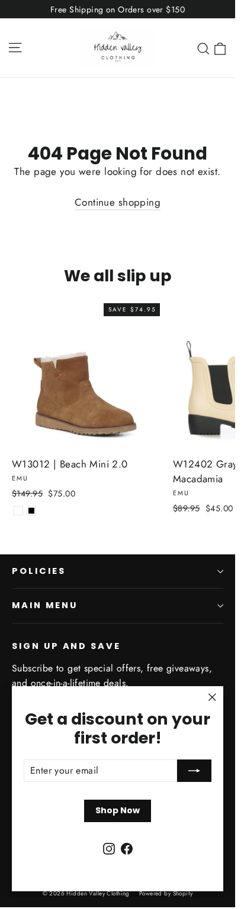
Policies (39, 571)
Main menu (44, 605)
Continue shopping (117, 202)
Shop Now (117, 810)
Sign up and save (66, 646)
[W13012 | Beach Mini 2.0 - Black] (31, 511)
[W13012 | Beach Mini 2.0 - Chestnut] (18, 511)
